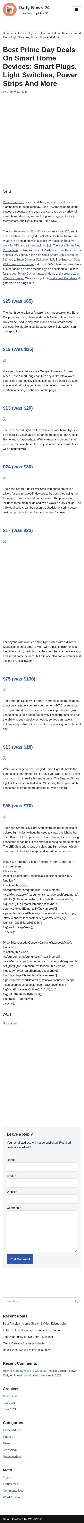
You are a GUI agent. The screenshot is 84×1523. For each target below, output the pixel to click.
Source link (10, 1023)
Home (6, 33)
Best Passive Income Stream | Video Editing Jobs (34, 1323)
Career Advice (12, 1430)
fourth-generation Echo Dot (26, 231)
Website (12, 1191)
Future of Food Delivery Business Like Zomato (32, 1330)
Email (11, 1175)
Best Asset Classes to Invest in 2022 (26, 1350)
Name (12, 1159)
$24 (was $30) (18, 466)
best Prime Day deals (63, 278)
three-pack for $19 (39, 245)
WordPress (35, 1519)
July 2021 (9, 1402)
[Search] (76, 1301)
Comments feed (13, 1490)
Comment (14, 1207)
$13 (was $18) (18, 747)
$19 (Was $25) (18, 349)
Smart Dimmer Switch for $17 (35, 259)
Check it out (10, 871)
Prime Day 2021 (13, 202)
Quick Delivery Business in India (23, 1343)
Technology (10, 1450)
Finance (8, 1436)
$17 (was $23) (18, 530)
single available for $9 (53, 240)
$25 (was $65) (18, 301)
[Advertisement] (42, 147)
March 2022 (10, 1396)
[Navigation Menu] (76, 9)
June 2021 (9, 1409)
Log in (7, 1477)
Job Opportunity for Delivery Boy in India (28, 1336)
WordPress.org (12, 1497)
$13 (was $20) (18, 408)
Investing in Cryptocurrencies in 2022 (37, 1375)
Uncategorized (12, 1456)
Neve (6, 1519)
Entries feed (10, 1484)
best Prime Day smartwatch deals (33, 273)
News (6, 1443)
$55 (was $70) (18, 805)
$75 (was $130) (19, 678)
